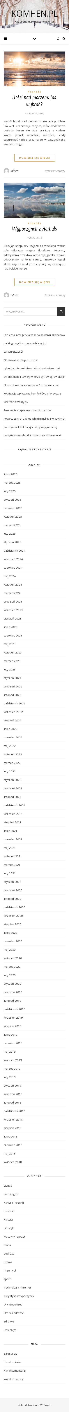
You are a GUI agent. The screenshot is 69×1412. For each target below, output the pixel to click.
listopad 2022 (12, 695)
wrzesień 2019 (13, 1017)
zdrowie (9, 1321)
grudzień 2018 (13, 1094)
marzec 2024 (12, 593)
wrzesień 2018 (13, 1119)
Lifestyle (9, 1228)
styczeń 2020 (12, 983)
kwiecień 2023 (13, 652)
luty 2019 (10, 1077)
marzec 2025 (12, 525)
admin (15, 170)
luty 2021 (10, 873)
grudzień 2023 (13, 601)
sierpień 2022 (12, 720)
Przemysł (10, 1270)
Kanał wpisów (12, 1362)
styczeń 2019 (12, 1085)
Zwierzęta (10, 1330)
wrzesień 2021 (13, 814)
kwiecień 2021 (13, 856)
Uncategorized (13, 1304)
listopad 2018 (12, 1102)
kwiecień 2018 (13, 1162)
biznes (8, 1185)
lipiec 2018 (10, 1136)
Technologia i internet (17, 1287)
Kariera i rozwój (14, 1202)
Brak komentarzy (55, 171)
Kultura (8, 1219)
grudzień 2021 (13, 788)
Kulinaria (9, 1211)
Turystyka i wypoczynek (19, 1296)
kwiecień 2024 (13, 584)
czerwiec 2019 (13, 1043)
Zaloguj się (10, 1353)
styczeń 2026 (12, 499)
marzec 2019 (12, 1068)
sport (7, 1279)
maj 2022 (10, 746)
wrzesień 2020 (13, 915)
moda (7, 1245)
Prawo (8, 1262)
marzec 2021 (12, 865)
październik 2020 (14, 907)
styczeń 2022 (12, 780)
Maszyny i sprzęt (14, 1236)
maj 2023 (10, 644)
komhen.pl (34, 13)
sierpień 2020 (12, 924)
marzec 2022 (12, 763)
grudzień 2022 (13, 686)
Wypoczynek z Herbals (34, 229)
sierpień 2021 (12, 822)
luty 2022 (10, 771)
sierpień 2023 (12, 618)
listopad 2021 (12, 797)
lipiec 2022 (10, 729)
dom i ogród (11, 1194)
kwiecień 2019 (13, 1060)
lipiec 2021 (10, 831)
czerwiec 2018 (13, 1145)
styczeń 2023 (12, 678)
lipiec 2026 (10, 474)
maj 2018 (10, 1153)
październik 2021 (14, 805)
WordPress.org (13, 1379)
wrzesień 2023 (13, 610)
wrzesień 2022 (13, 712)
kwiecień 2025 (13, 516)
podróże (34, 92)
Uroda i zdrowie (14, 1313)
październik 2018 (14, 1111)
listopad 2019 (12, 1000)
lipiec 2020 (10, 932)
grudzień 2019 (13, 992)
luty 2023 (10, 669)
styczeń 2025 (12, 542)
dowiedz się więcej (34, 157)
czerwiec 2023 (13, 635)
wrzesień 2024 (13, 559)
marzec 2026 (12, 482)
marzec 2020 (12, 966)
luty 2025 (10, 533)
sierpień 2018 (12, 1128)
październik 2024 (14, 550)
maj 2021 (10, 848)
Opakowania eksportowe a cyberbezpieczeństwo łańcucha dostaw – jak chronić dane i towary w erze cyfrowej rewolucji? (34, 368)
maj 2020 (10, 949)
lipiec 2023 (10, 627)
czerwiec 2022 (13, 737)
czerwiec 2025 (13, 508)
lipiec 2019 (10, 1034)
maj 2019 (10, 1051)
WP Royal (45, 1405)
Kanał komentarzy (15, 1370)
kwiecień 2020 (13, 958)
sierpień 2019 (12, 1026)
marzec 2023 (12, 661)
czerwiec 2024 (13, 567)
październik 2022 (14, 703)
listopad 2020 (12, 898)
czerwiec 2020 (13, 941)
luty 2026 (10, 491)
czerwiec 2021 (13, 839)
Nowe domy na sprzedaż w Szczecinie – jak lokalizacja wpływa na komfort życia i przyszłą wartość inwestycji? (32, 393)
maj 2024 (10, 576)
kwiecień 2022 (13, 754)
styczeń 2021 (12, 881)
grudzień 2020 (13, 890)
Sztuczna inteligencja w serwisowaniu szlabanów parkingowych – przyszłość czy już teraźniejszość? (34, 343)
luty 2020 (10, 975)
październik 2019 (14, 1009)
